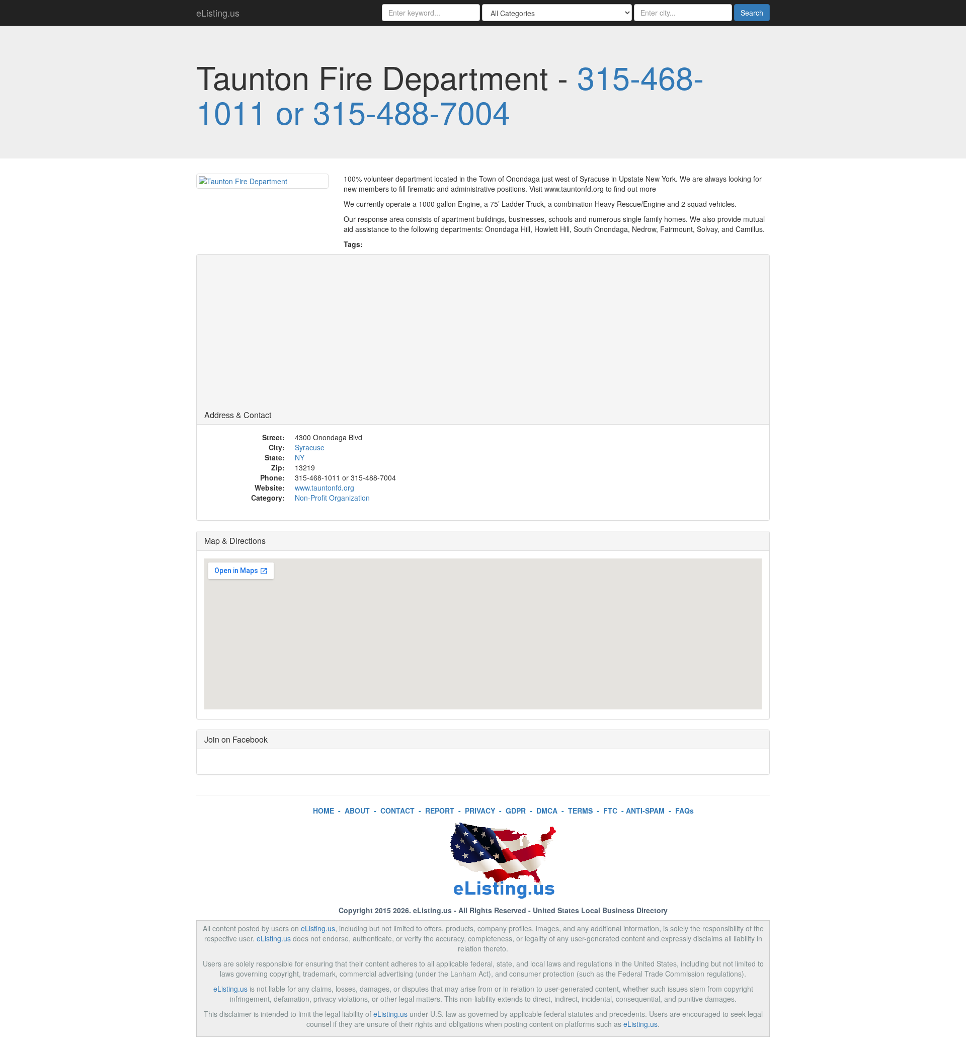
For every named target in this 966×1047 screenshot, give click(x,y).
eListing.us (217, 12)
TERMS (580, 811)
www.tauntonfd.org (324, 487)
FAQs (684, 811)
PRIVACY (480, 811)
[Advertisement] (483, 335)
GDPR (516, 811)
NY (299, 457)
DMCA (546, 811)
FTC (610, 811)
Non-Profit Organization (332, 498)
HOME (323, 811)
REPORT (439, 811)
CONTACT (397, 811)
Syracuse (310, 447)
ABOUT (357, 811)
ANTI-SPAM (645, 811)
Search (752, 13)
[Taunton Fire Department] (262, 181)
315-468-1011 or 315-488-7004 (450, 94)
